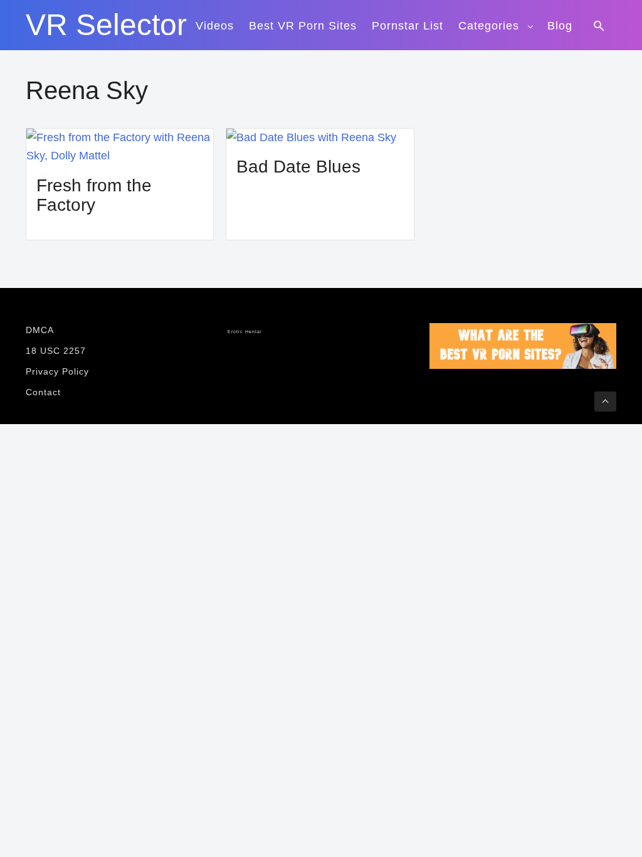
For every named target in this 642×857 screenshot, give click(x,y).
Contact (43, 392)
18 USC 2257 (56, 351)
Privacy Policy (57, 371)
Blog (559, 25)
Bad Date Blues (298, 166)
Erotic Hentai (245, 331)
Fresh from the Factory (94, 195)
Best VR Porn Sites (303, 25)
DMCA (40, 330)
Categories (488, 25)
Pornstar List (407, 25)
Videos (215, 25)
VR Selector (106, 25)
